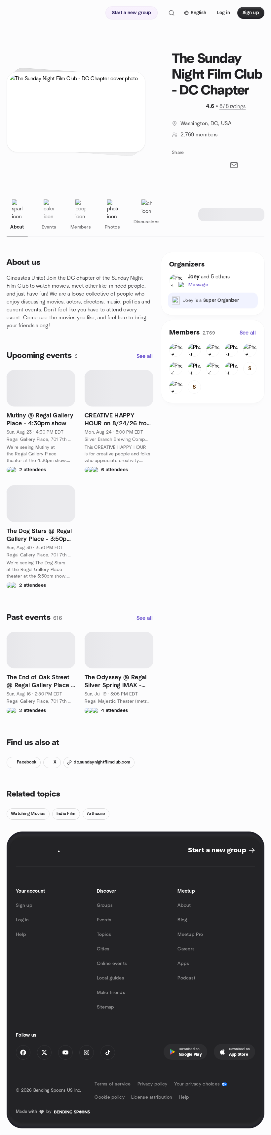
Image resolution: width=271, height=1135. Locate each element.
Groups (105, 905)
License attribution (151, 1097)
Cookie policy (110, 1097)
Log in (22, 920)
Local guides (110, 978)
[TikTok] (107, 1052)
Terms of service (113, 1084)
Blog (182, 920)
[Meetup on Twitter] (44, 1052)
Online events (112, 963)
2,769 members (198, 134)
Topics (104, 934)
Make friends (111, 992)
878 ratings (232, 106)
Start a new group (217, 850)
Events (104, 920)
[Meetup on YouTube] (65, 1052)
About (184, 905)
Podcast (186, 978)
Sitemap (105, 1007)
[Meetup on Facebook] (23, 1052)
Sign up (24, 905)
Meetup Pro (190, 934)
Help (21, 934)
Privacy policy (152, 1084)
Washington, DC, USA (206, 123)
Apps (183, 963)
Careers (186, 949)
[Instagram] (86, 1052)
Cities (103, 949)
